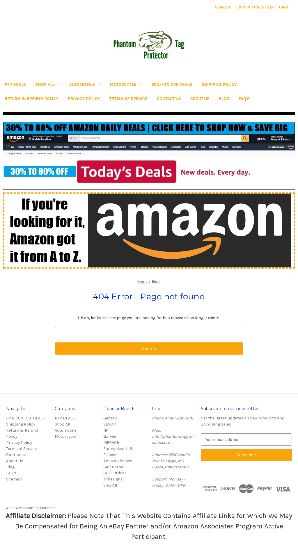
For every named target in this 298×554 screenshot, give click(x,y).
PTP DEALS (15, 84)
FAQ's (244, 98)
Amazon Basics (117, 460)
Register (266, 7)
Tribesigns (113, 479)
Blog (224, 98)
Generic (110, 418)
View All (110, 485)
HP (106, 430)
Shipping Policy (219, 84)
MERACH (111, 442)
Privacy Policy (84, 98)
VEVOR (109, 424)
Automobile (82, 84)
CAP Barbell (114, 466)
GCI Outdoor (114, 473)
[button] (149, 152)
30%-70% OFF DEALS (171, 84)
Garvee (109, 436)
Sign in (243, 7)
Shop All (44, 84)
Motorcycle (123, 84)
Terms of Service (128, 98)
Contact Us (169, 98)
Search (222, 7)
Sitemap (14, 479)
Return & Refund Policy (31, 98)
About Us (200, 98)
